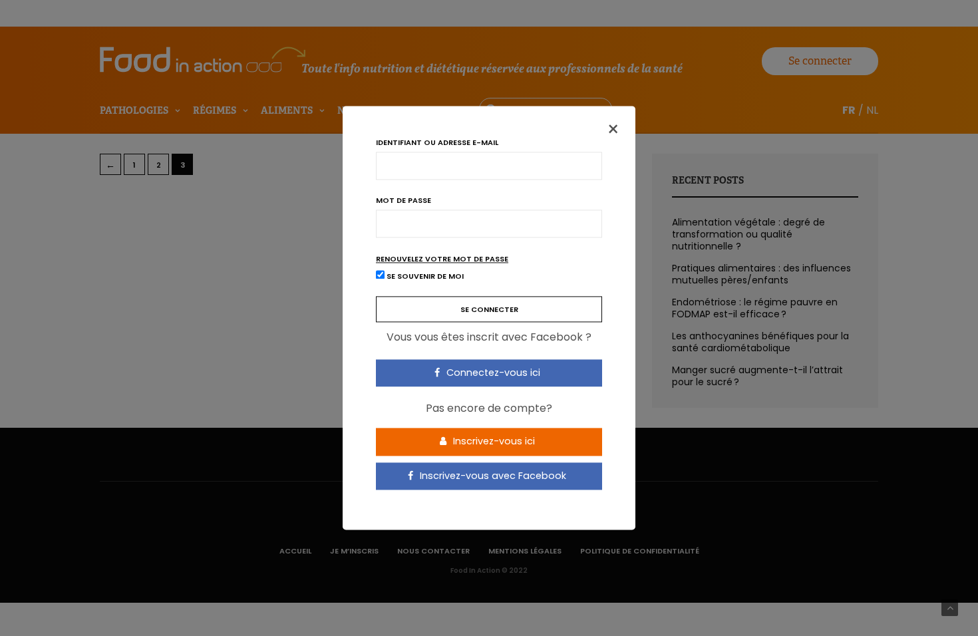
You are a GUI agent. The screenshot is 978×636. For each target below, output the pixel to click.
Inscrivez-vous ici (492, 441)
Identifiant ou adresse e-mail (437, 142)
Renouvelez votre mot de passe (442, 259)
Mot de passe (403, 200)
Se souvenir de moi (424, 276)
